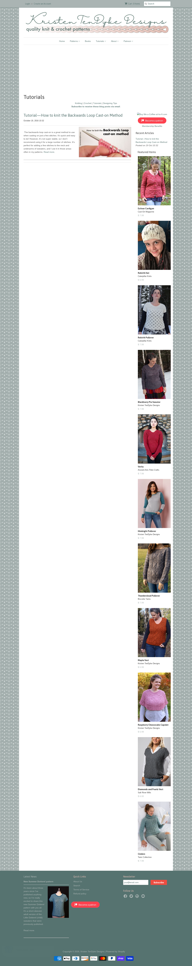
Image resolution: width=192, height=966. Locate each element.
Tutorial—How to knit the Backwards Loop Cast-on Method (73, 115)
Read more (49, 152)
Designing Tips (110, 103)
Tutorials (100, 41)
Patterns (74, 41)
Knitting (78, 103)
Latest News (30, 876)
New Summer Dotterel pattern (38, 881)
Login (27, 4)
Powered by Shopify (115, 951)
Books (88, 41)
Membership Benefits (152, 126)
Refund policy (79, 893)
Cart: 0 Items (134, 4)
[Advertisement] (96, 67)
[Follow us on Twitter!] (131, 897)
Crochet (87, 103)
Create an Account (42, 4)
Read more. (29, 930)
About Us (77, 881)
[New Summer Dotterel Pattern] (58, 917)
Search (76, 885)
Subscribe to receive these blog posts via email (95, 106)
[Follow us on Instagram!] (137, 897)
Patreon (128, 41)
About (114, 41)
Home (62, 41)
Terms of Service (81, 889)
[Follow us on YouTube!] (143, 897)
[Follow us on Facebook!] (126, 897)
